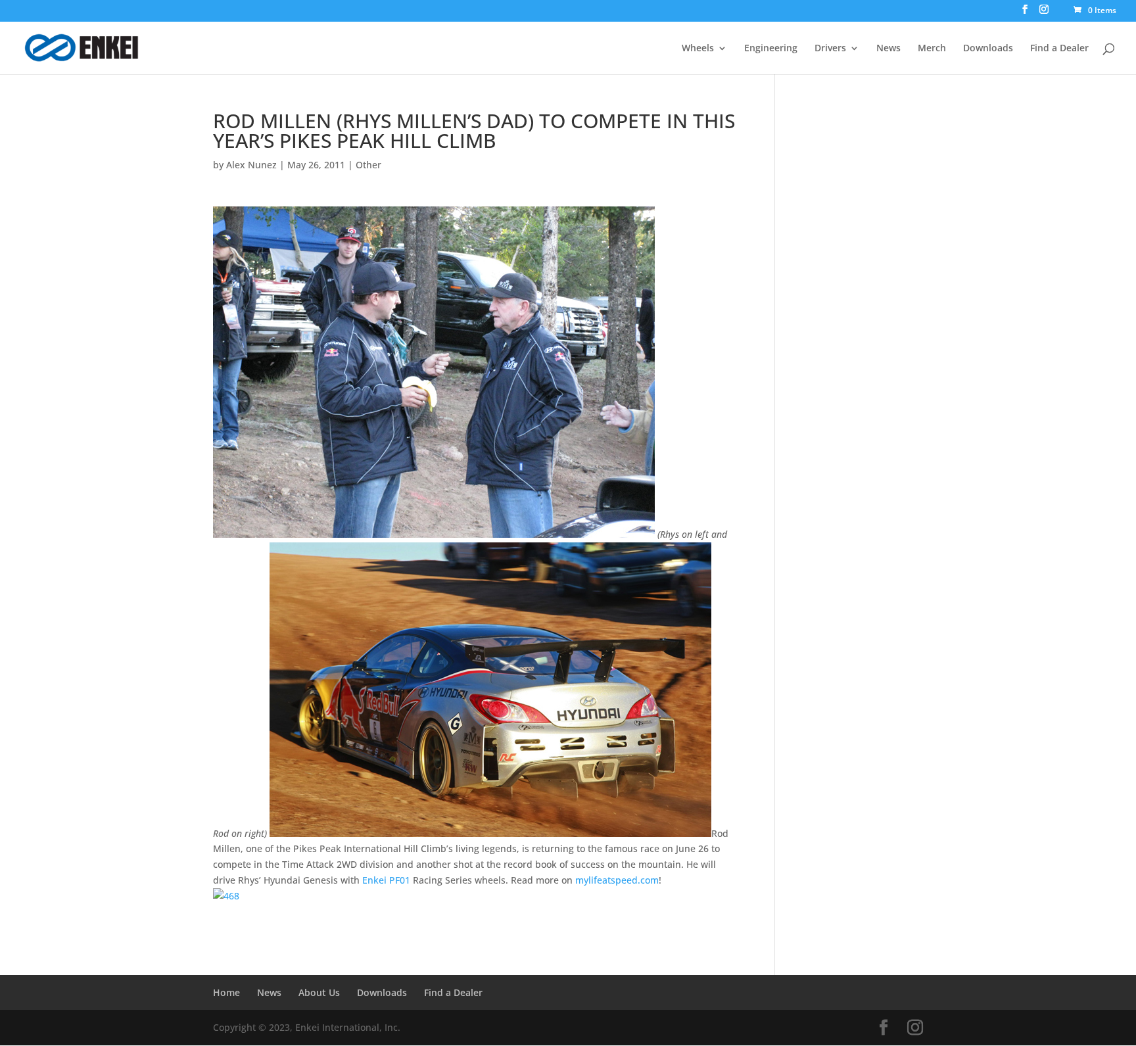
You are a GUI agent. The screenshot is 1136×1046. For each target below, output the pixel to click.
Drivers (830, 48)
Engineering (770, 48)
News (888, 48)
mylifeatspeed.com (617, 880)
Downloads (988, 48)
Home (226, 992)
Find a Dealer (1059, 48)
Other (368, 164)
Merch (932, 48)
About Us (319, 992)
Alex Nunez (251, 164)
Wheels (698, 48)
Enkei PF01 (386, 880)
